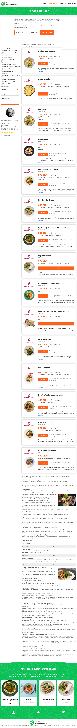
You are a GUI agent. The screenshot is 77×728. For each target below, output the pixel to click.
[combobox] (33, 32)
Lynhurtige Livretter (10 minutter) (10, 700)
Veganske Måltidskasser (9, 62)
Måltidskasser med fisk (9, 71)
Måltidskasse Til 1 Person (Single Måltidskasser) (11, 76)
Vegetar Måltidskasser (9, 83)
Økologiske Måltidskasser (10, 59)
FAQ (63, 725)
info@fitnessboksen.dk (57, 642)
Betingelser (56, 725)
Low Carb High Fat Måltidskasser (12, 66)
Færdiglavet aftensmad (9, 52)
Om (66, 3)
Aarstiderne (10, 703)
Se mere (43, 63)
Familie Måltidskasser (9, 79)
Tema (61, 3)
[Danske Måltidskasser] (9, 4)
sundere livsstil (51, 480)
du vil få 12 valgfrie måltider (56, 559)
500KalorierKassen (47, 699)
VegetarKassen (66, 699)
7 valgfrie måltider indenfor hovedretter (47, 541)
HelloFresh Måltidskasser (29, 702)
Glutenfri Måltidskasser (9, 81)
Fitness (5, 73)
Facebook (74, 725)
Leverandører (52, 3)
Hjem (44, 3)
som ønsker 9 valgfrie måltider (39, 550)
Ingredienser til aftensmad (10, 50)
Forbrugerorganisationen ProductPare (14, 725)
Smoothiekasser (7, 57)
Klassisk (28, 699)
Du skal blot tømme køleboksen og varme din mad (33, 593)
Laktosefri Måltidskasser (9, 64)
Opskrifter (72, 3)
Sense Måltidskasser (8, 69)
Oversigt (68, 725)
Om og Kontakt (47, 725)
